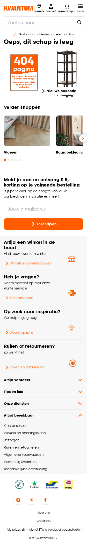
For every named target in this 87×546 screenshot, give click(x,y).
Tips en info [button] (13, 392)
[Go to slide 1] (5, 160)
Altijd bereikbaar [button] (19, 415)
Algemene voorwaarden (24, 454)
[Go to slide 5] (20, 160)
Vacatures (43, 521)
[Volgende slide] (83, 138)
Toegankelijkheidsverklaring (25, 469)
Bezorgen (11, 440)
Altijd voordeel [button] (17, 380)
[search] (44, 22)
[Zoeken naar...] (79, 22)
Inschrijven (47, 224)
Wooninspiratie (21, 332)
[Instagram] (18, 500)
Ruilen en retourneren (27, 367)
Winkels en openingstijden (30, 263)
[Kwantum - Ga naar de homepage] (18, 8)
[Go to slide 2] (9, 160)
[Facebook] (45, 500)
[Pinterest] (32, 500)
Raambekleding (70, 152)
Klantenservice (21, 298)
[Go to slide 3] (13, 160)
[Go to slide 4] (16, 160)
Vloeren (10, 152)
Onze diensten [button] (16, 403)
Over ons (43, 512)
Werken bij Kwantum (20, 462)
